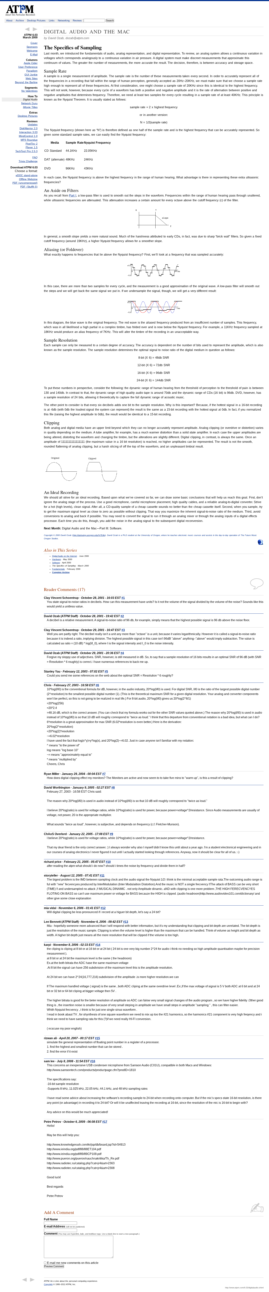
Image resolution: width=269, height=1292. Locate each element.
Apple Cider (31, 63)
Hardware (56, 559)
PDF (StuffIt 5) (29, 186)
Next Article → (35, 29)
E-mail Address (64, 1226)
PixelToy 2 (32, 143)
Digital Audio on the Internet (64, 556)
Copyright (48, 1284)
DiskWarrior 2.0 (29, 128)
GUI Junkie (31, 74)
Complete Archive (61, 572)
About (9, 20)
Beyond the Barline (26, 82)
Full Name (51, 1219)
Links (52, 20)
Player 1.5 (32, 147)
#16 (92, 1061)
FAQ (35, 157)
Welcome (32, 50)
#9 (111, 834)
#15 (97, 1038)
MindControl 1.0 (28, 136)
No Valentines (29, 90)
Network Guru (29, 103)
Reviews (77, 20)
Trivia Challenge (28, 161)
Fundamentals (58, 569)
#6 (97, 685)
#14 (97, 944)
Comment (92, 1233)
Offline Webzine (28, 179)
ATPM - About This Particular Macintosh (20, 10)
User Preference (28, 66)
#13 (125, 921)
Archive (20, 20)
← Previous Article (27, 29)
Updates (33, 124)
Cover (34, 42)
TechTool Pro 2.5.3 (26, 151)
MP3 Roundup (29, 139)
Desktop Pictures (36, 20)
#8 (113, 787)
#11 (102, 875)
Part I (72, 195)
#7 (104, 773)
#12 (103, 908)
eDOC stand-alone (27, 175)
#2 (122, 616)
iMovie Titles (30, 107)
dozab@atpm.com (77, 38)
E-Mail (34, 54)
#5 (106, 671)
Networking (64, 20)
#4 (122, 653)
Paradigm (32, 70)
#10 (108, 861)
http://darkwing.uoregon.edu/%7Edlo (89, 535)
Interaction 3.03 (28, 132)
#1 (123, 597)
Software (56, 563)
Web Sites (32, 78)
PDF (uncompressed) (25, 182)
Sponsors (32, 46)
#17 (104, 1121)
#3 (123, 630)
